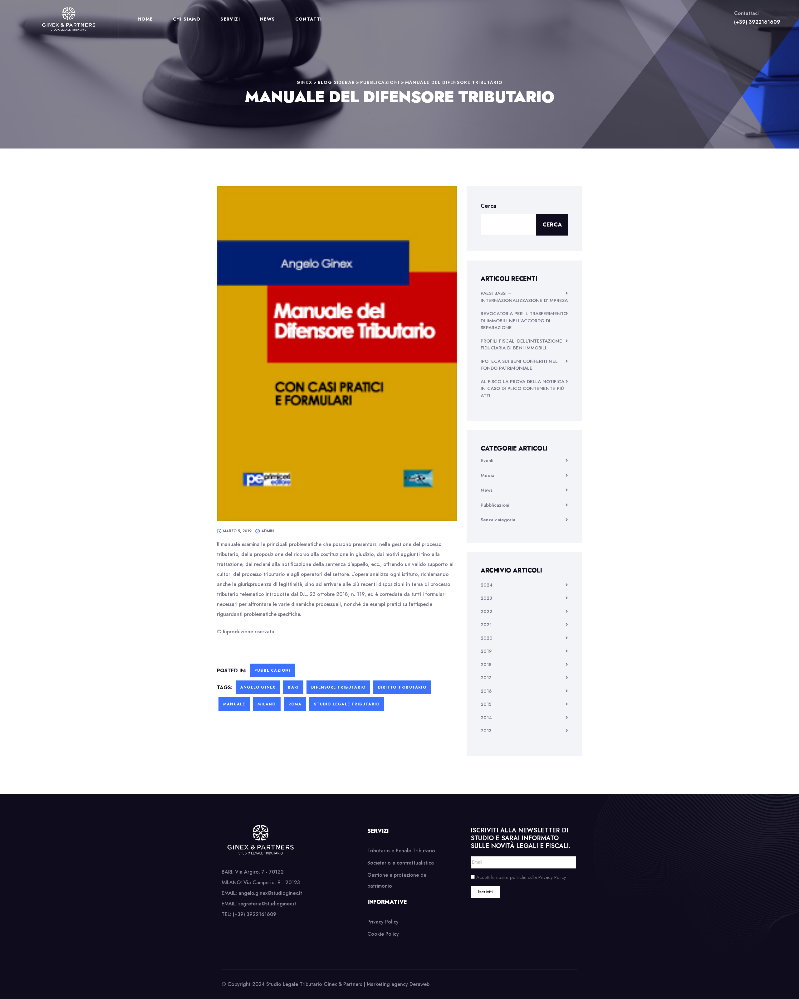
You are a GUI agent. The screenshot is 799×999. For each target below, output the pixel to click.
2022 (486, 611)
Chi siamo (187, 19)
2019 (486, 651)
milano (266, 704)
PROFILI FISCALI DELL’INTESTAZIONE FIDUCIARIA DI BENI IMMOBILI (521, 345)
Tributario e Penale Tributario (401, 850)
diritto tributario (402, 687)
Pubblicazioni (272, 670)
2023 (486, 598)
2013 (486, 730)
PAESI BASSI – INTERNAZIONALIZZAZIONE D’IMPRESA (524, 297)
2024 (487, 585)
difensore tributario (338, 687)
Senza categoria (498, 519)
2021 (486, 624)
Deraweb (419, 984)
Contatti (308, 19)
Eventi (487, 460)
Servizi (230, 19)
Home (145, 19)
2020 (487, 638)
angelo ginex (257, 687)
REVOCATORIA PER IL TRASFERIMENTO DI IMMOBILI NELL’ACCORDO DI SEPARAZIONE (524, 320)
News (267, 19)
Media (487, 475)
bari (293, 687)
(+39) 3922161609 (757, 22)
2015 (486, 704)
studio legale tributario (347, 704)
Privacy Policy (383, 921)
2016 (486, 691)
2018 (486, 664)
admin (267, 531)
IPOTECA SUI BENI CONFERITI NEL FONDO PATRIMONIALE (519, 365)
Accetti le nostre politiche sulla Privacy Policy (521, 877)
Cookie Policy (383, 934)
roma (295, 704)
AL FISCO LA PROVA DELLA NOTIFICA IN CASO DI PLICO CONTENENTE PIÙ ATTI (522, 388)
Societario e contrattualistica (400, 862)
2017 (486, 677)
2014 (486, 717)
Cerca (488, 206)
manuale (234, 704)
